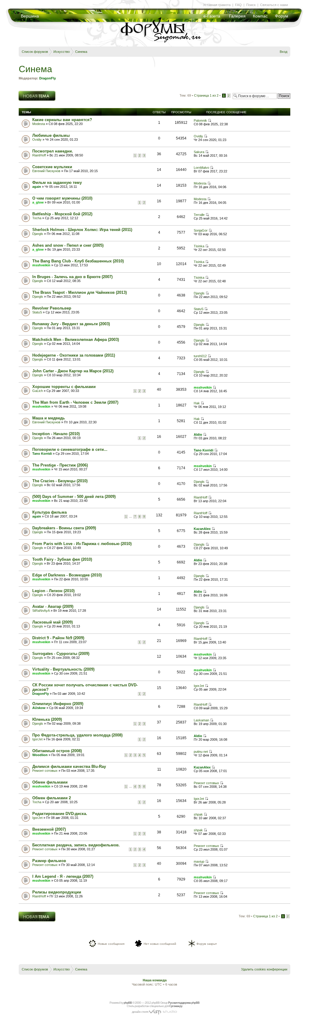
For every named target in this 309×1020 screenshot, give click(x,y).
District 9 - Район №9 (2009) (58, 638)
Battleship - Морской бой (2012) (62, 214)
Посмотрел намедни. (52, 151)
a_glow (38, 202)
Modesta (38, 124)
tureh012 (200, 356)
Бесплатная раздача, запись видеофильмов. (76, 845)
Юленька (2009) (47, 719)
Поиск (251, 5)
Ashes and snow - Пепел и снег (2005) (68, 245)
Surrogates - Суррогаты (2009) (60, 653)
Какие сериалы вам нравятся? (62, 119)
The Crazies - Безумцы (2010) (60, 481)
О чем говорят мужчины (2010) (62, 198)
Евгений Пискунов (46, 171)
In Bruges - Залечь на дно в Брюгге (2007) (72, 276)
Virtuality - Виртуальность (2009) (63, 669)
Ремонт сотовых (45, 770)
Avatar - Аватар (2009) (52, 606)
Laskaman (201, 720)
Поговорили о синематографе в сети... (69, 449)
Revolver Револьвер (51, 308)
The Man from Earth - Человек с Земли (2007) (75, 402)
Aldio (198, 434)
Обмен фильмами (50, 782)
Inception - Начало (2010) (56, 433)
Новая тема (27, 92)
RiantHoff (39, 155)
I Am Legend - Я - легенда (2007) (62, 876)
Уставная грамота (217, 5)
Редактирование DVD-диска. (59, 813)
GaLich (37, 391)
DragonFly (47, 78)
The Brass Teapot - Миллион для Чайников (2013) (79, 292)
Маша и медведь (48, 418)
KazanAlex (202, 529)
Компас (260, 16)
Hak (197, 403)
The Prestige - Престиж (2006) (60, 465)
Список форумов (35, 51)
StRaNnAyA (41, 610)
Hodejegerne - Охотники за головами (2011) (73, 355)
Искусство (61, 51)
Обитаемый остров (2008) (57, 751)
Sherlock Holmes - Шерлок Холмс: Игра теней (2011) (82, 229)
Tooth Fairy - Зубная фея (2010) (62, 559)
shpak (198, 814)
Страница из (206, 95)
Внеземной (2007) (49, 829)
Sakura (199, 152)
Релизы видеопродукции (56, 892)
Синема (81, 51)
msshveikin (41, 265)
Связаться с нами (274, 5)
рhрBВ (128, 1002)
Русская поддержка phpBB (183, 1002)
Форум (281, 16)
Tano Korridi (42, 453)
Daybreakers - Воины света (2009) (64, 528)
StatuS (37, 312)
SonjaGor (201, 230)
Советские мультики (52, 167)
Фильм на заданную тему (57, 182)
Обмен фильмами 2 (51, 798)
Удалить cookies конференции (264, 969)
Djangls (37, 234)
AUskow (39, 708)
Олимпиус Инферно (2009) (57, 703)
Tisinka (199, 246)
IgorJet (199, 686)
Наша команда (155, 980)
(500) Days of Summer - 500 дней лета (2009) (74, 496)
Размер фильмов (49, 860)
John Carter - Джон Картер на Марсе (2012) (72, 371)
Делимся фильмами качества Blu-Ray (69, 766)
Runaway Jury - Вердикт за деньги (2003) (71, 324)
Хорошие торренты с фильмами (64, 386)
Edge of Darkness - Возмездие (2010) (67, 575)
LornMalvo (201, 167)
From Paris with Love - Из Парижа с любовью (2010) (82, 543)
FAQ (238, 5)
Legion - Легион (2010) (53, 591)
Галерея (237, 16)
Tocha (36, 218)
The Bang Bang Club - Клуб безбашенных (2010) (78, 261)
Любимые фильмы (51, 135)
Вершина (30, 16)
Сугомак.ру (175, 1006)
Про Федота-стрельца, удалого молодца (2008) (77, 735)
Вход (283, 51)
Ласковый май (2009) (52, 622)
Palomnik (200, 120)
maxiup (199, 861)
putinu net (201, 751)
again (36, 186)
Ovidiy (37, 139)
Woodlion (40, 755)
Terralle (199, 215)
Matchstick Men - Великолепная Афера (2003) (75, 339)
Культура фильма (49, 512)
